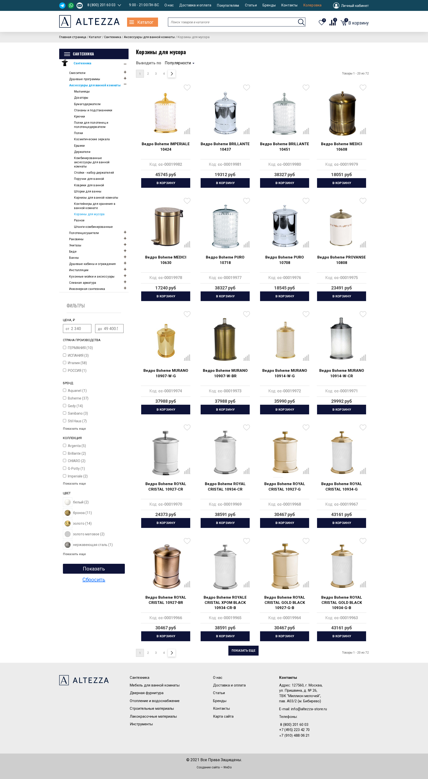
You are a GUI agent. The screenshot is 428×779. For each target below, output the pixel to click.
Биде (73, 251)
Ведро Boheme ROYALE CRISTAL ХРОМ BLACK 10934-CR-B (225, 602)
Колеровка (312, 5)
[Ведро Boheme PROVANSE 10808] (341, 226)
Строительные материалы (152, 708)
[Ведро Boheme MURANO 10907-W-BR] (225, 339)
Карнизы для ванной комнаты (96, 197)
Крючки (79, 116)
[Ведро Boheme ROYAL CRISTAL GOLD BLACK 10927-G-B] (284, 566)
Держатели (82, 152)
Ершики (79, 145)
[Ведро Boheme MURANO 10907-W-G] (165, 339)
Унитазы (75, 245)
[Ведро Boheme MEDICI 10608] (341, 113)
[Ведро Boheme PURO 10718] (225, 226)
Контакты (289, 5)
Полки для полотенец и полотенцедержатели (91, 125)
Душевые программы (84, 79)
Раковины (76, 239)
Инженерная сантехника (87, 289)
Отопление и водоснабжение (155, 701)
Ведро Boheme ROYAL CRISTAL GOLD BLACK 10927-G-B (284, 602)
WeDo (227, 767)
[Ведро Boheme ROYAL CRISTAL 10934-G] (341, 453)
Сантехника (82, 63)
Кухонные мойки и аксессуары (91, 276)
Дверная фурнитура (146, 693)
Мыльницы (82, 91)
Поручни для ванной (89, 179)
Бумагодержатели (87, 104)
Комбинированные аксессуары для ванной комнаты (91, 162)
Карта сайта (223, 716)
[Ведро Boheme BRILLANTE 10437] (225, 113)
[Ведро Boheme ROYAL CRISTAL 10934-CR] (225, 453)
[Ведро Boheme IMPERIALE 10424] (165, 113)
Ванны (74, 258)
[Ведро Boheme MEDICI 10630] (165, 226)
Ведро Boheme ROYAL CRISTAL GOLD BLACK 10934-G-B (341, 602)
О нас (169, 5)
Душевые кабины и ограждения (92, 264)
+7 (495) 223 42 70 (294, 730)
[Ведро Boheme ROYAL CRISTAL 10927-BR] (165, 566)
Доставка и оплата (195, 5)
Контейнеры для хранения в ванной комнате (94, 206)
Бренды (269, 5)
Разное (79, 220)
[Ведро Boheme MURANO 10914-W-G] (284, 339)
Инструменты (141, 724)
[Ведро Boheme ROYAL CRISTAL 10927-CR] (165, 453)
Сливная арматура (82, 282)
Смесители (77, 73)
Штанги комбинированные (93, 227)
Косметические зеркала (92, 139)
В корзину (166, 183)
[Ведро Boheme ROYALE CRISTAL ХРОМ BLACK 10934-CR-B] (225, 566)
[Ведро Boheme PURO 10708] (284, 226)
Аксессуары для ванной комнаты (95, 85)
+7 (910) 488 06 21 (294, 735)
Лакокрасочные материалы (153, 716)
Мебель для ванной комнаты (155, 685)
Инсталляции (78, 270)
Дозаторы (81, 97)
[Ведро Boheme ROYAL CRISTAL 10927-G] (284, 453)
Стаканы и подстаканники (93, 110)
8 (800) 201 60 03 (101, 5)
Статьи (251, 5)
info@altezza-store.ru (309, 709)
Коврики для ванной (89, 185)
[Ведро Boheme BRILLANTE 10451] (284, 113)
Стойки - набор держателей (94, 172)
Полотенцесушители (84, 233)
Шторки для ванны (87, 191)
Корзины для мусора (89, 214)
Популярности (178, 63)
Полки (78, 133)
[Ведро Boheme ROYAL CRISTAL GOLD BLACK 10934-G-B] (341, 566)
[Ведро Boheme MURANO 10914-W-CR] (341, 339)
